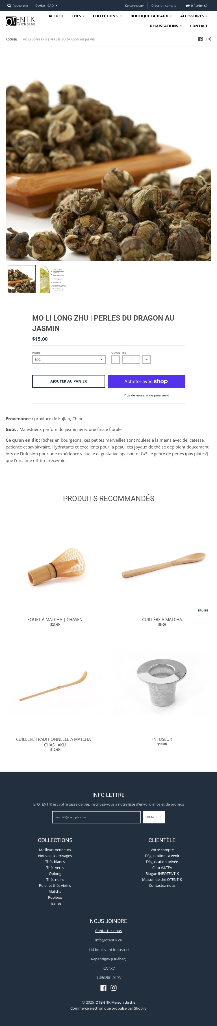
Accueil (12, 39)
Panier (199, 5)
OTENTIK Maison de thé (115, 1002)
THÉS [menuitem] (76, 15)
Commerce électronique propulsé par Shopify (108, 1008)
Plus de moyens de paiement (146, 395)
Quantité (118, 353)
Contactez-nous (162, 885)
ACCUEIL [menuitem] (56, 15)
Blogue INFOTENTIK (162, 873)
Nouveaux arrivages (55, 855)
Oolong (55, 873)
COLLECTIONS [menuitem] (105, 15)
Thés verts (55, 867)
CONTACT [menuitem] (199, 25)
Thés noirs (55, 879)
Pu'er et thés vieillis (55, 885)
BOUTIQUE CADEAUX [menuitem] (149, 15)
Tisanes (55, 903)
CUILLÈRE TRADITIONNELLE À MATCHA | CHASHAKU (55, 742)
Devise (40, 5)
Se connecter (134, 5)
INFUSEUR (162, 739)
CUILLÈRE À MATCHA (162, 619)
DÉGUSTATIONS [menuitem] (164, 25)
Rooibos (55, 897)
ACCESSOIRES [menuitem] (192, 15)
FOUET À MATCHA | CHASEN (55, 619)
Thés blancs (55, 861)
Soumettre (154, 817)
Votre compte (162, 849)
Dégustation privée (162, 861)
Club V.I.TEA (162, 867)
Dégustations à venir (162, 855)
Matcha (55, 891)
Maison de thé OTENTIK (162, 879)
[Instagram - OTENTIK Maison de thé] (208, 39)
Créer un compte (163, 5)
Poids (36, 353)
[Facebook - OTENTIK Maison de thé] (200, 39)
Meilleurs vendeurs (55, 849)
